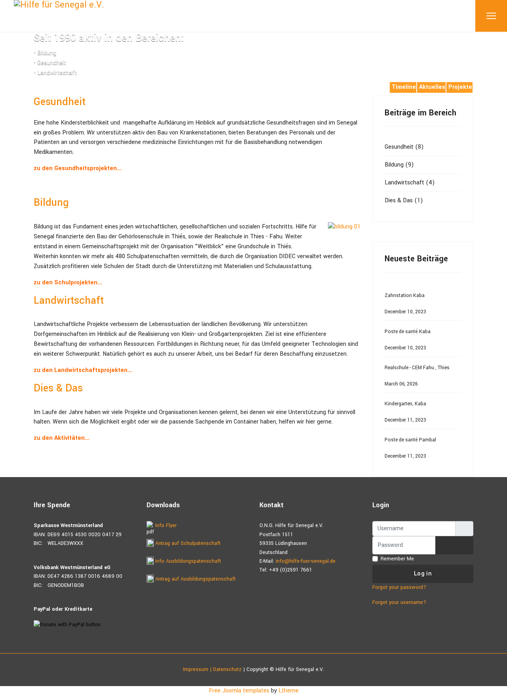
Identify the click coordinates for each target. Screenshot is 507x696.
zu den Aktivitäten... (62, 438)
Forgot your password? (399, 587)
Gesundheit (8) (404, 147)
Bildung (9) (399, 165)
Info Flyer (165, 525)
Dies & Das (58, 388)
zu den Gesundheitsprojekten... (78, 168)
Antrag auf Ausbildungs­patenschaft (195, 579)
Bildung (51, 203)
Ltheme (288, 690)
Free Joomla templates (239, 690)
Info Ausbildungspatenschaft (187, 561)
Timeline (404, 87)
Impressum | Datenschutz (212, 669)
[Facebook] (36, 86)
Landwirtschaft (69, 300)
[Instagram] (48, 86)
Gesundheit (60, 102)
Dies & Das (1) (404, 200)
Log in (423, 573)
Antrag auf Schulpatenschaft (187, 543)
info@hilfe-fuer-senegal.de (305, 561)
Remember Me (397, 558)
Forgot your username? (399, 602)
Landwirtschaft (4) (410, 182)
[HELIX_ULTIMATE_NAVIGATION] (491, 16)
